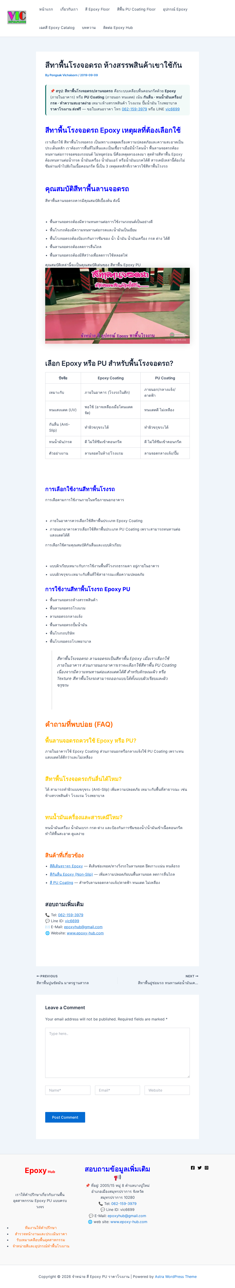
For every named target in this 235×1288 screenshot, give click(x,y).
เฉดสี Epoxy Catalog (57, 27)
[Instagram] (206, 1168)
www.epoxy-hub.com (85, 933)
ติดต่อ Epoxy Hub (118, 27)
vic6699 (172, 109)
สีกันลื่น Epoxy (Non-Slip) (71, 874)
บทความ (89, 27)
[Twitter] (200, 1168)
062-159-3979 (134, 109)
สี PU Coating (61, 882)
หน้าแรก (46, 9)
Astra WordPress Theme (176, 1276)
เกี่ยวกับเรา (69, 9)
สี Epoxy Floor (97, 9)
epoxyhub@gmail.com (83, 927)
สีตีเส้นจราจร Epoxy (66, 866)
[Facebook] (193, 1168)
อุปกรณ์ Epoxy (175, 9)
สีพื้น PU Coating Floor (136, 9)
